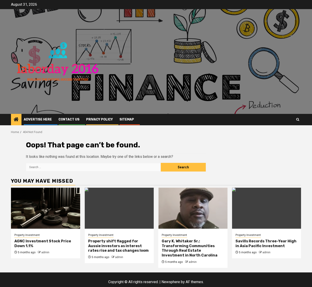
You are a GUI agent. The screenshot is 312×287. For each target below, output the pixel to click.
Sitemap (126, 119)
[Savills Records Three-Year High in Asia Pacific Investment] (266, 208)
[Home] (16, 120)
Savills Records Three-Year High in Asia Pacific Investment (265, 243)
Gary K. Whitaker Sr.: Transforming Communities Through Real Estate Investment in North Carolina (189, 248)
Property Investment (27, 235)
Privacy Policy (99, 119)
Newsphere (170, 282)
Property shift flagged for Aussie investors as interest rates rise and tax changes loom (118, 246)
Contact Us (68, 119)
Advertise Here (38, 119)
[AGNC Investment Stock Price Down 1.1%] (45, 208)
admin (45, 252)
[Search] (298, 119)
